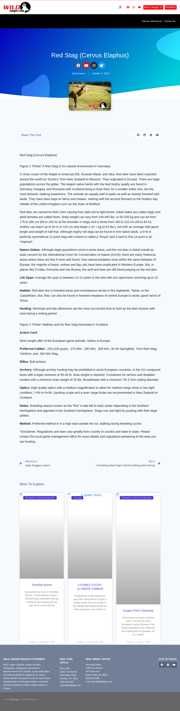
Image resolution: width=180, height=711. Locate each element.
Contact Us (170, 21)
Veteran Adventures (152, 21)
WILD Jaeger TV (153, 7)
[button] (138, 135)
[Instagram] (133, 7)
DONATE (171, 7)
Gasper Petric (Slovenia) (138, 610)
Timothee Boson (42, 584)
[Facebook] (128, 7)
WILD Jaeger (15, 699)
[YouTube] (139, 7)
